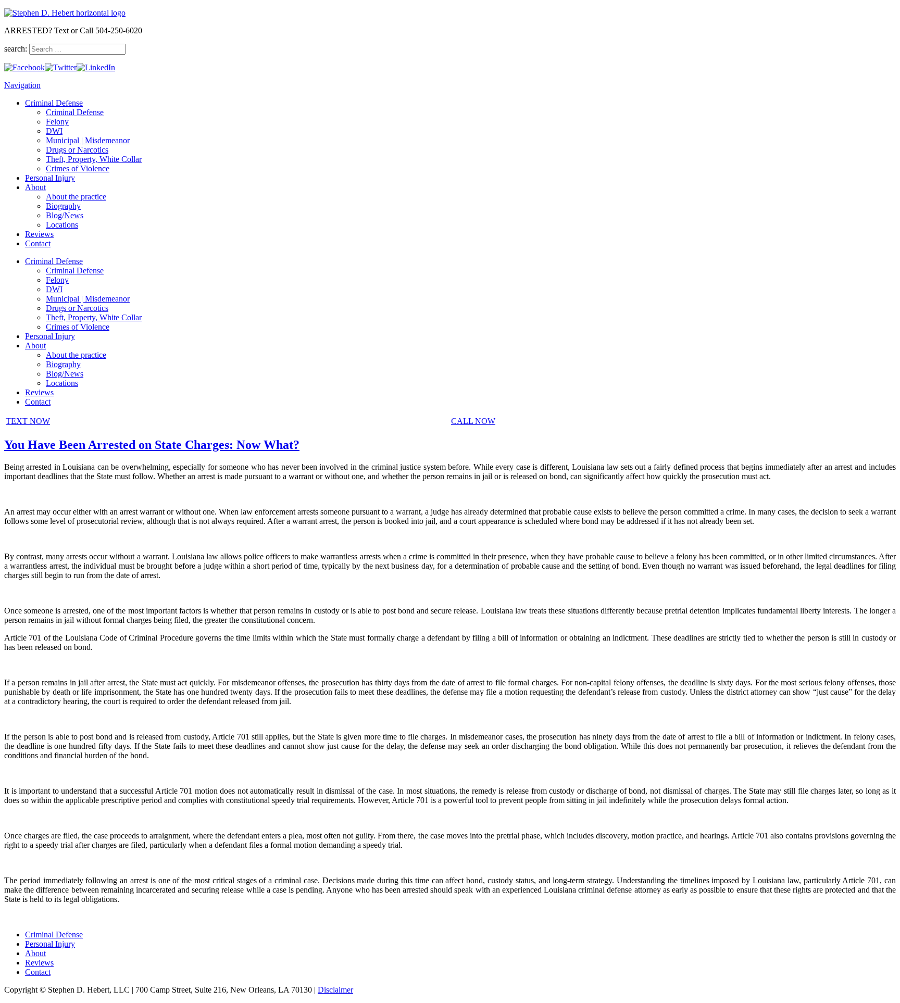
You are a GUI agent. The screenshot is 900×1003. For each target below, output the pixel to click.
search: (16, 48)
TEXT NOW (28, 421)
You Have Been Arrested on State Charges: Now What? (151, 445)
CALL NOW (473, 421)
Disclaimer (335, 989)
